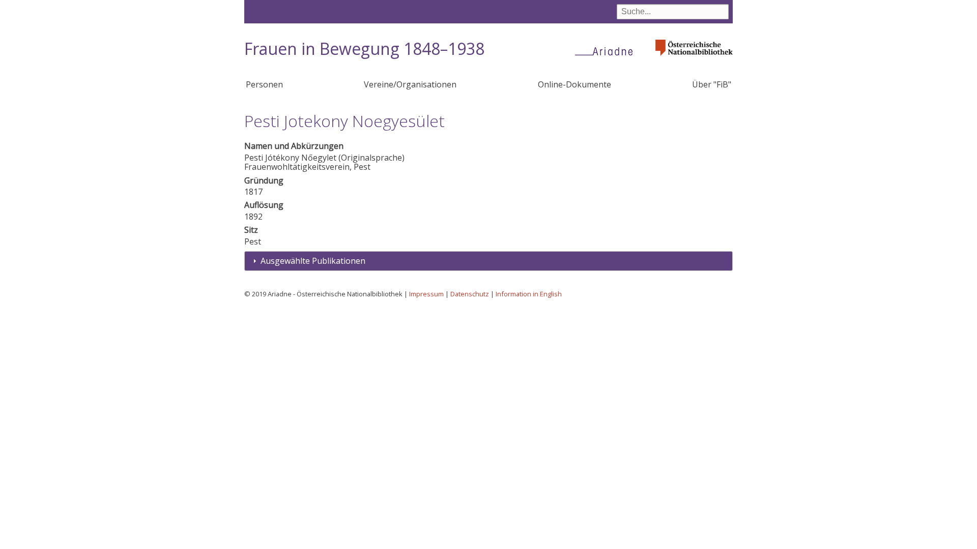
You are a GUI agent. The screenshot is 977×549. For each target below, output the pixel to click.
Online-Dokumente (574, 84)
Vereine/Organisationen (410, 84)
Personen (264, 84)
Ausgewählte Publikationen (313, 260)
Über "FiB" (711, 84)
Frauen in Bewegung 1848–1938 (364, 48)
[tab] (488, 261)
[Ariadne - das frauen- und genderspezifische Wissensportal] (607, 51)
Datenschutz (469, 293)
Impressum (426, 293)
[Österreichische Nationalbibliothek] (694, 59)
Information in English (529, 293)
